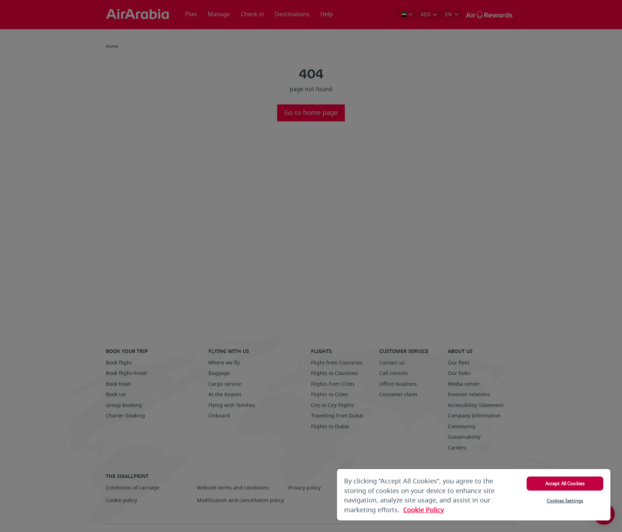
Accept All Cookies (565, 483)
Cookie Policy (423, 510)
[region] (473, 494)
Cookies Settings (565, 500)
